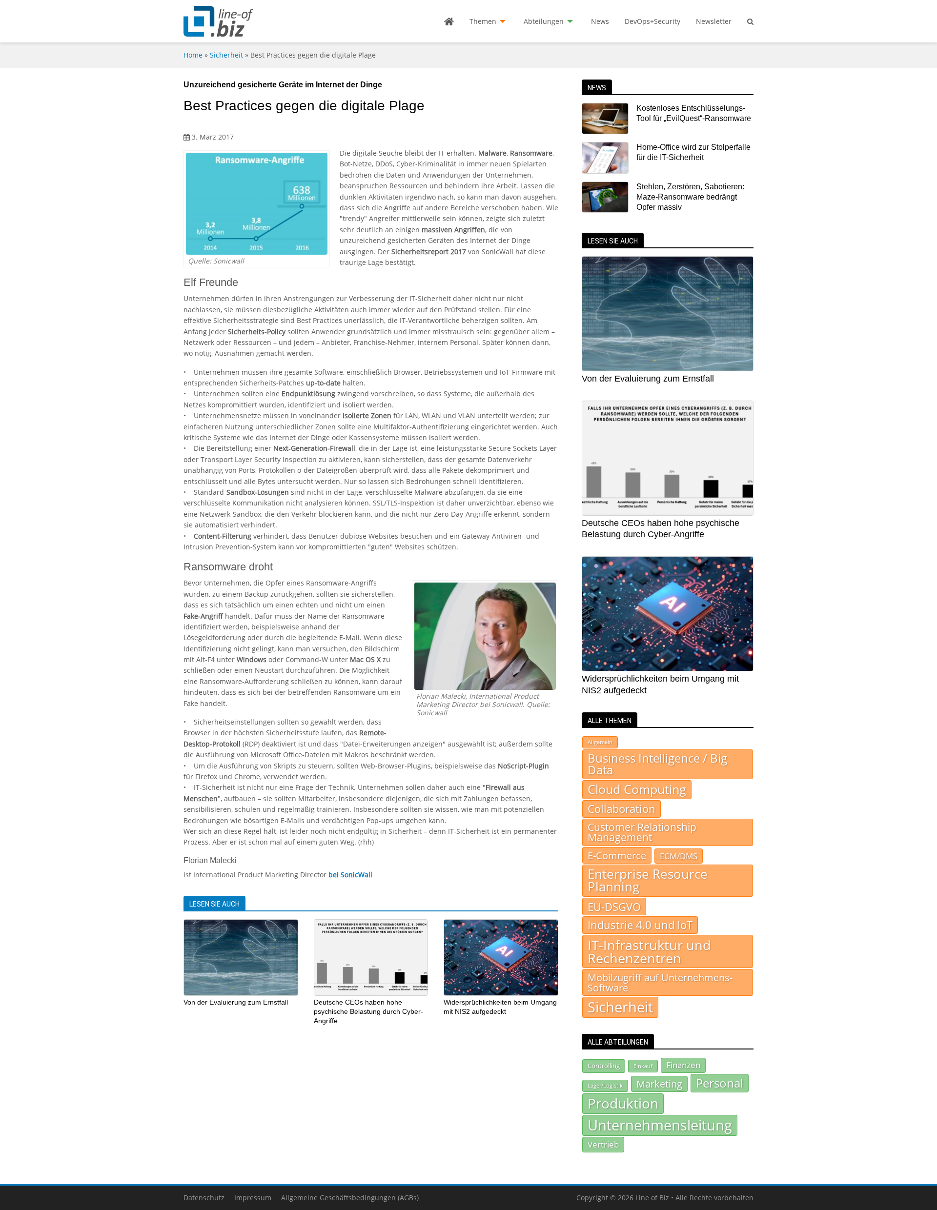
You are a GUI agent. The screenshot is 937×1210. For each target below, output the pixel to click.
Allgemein (600, 742)
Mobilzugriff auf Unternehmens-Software (660, 982)
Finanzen (683, 1064)
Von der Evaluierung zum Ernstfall (235, 1002)
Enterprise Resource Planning (648, 880)
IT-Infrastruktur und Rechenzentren (649, 951)
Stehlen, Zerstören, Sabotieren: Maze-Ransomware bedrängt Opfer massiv (690, 197)
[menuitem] (449, 21)
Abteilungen (544, 21)
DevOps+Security (652, 21)
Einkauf (642, 1065)
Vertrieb (603, 1144)
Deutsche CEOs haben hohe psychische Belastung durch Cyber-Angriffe (368, 1011)
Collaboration (621, 808)
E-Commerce (617, 855)
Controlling (604, 1065)
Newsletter (714, 21)
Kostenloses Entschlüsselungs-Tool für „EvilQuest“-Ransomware (693, 113)
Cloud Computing (637, 789)
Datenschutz (203, 1197)
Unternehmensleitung (660, 1125)
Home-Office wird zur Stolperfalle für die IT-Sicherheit (693, 152)
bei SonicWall (350, 874)
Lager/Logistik (605, 1085)
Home (193, 55)
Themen (482, 21)
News (600, 21)
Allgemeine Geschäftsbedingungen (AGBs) (350, 1197)
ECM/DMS (678, 856)
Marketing (659, 1083)
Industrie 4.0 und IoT (640, 924)
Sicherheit (226, 55)
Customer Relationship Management (642, 832)
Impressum (252, 1197)
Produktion (623, 1103)
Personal (719, 1083)
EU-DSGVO (614, 906)
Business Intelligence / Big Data (657, 764)
